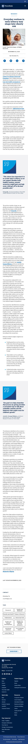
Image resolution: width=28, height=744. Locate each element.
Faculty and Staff (8, 614)
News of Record (19, 614)
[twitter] (11, 61)
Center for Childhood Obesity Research (20, 623)
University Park (19, 617)
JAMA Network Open (18, 108)
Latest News (8, 633)
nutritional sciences (8, 629)
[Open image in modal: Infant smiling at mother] (14, 37)
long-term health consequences (11, 82)
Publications (8, 617)
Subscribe (13, 651)
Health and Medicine (20, 610)
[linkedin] (17, 61)
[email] (23, 61)
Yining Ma (13, 211)
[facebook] (4, 61)
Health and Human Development (8, 623)
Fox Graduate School (20, 629)
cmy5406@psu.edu (7, 598)
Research (14, 14)
